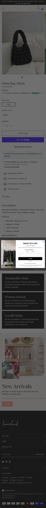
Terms (37, 266)
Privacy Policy (34, 266)
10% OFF (30, 258)
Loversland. (26, 265)
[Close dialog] (43, 241)
